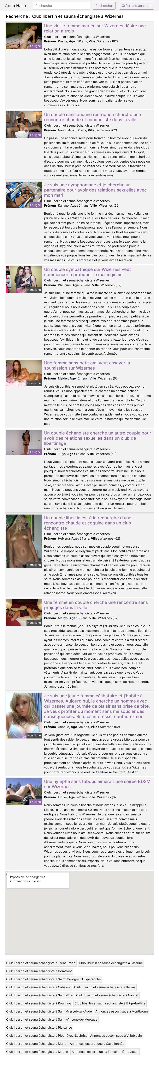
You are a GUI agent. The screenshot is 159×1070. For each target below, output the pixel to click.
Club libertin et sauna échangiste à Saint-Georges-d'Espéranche (53, 979)
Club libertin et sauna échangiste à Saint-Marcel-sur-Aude (49, 1011)
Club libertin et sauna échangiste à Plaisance (39, 1027)
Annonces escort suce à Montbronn (121, 1011)
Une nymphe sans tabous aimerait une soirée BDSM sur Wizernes (97, 784)
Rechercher (104, 6)
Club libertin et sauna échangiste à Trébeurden (40, 963)
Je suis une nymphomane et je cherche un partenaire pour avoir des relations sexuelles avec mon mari (95, 190)
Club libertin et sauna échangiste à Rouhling (38, 1003)
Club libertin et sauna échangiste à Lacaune (111, 963)
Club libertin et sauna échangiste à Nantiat (107, 995)
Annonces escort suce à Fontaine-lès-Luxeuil (105, 1052)
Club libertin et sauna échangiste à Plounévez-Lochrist (46, 1036)
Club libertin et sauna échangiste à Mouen (37, 1052)
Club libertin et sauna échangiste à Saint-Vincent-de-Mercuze (51, 1019)
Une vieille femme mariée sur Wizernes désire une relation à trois (95, 28)
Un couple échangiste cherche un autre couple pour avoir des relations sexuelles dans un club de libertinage (97, 438)
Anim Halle (15, 5)
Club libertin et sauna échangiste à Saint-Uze (39, 995)
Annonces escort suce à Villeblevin (116, 1036)
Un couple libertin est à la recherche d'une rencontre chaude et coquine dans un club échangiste (87, 523)
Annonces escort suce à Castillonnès (97, 1044)
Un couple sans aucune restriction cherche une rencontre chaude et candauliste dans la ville (92, 117)
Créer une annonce (136, 6)
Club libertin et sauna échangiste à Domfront (39, 971)
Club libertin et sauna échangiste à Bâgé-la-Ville (110, 1003)
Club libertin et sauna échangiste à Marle (36, 1044)
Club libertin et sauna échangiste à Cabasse (38, 987)
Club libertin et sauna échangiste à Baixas (104, 987)
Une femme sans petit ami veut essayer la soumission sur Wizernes (87, 365)
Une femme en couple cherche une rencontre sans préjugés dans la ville (96, 605)
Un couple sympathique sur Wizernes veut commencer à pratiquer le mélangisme (87, 272)
